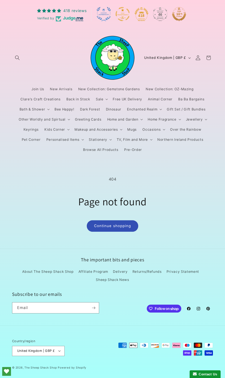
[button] (17, 57)
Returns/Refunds (147, 271)
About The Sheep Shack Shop (47, 271)
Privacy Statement (183, 271)
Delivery (120, 271)
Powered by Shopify (72, 367)
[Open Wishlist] (6, 371)
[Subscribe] (93, 308)
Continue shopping (112, 226)
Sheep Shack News (112, 280)
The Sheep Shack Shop (40, 367)
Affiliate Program (93, 271)
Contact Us (207, 374)
